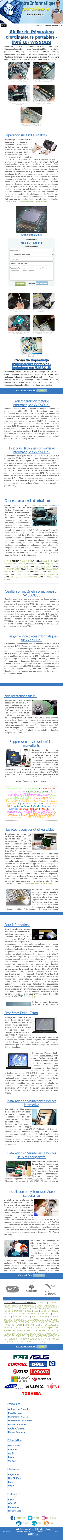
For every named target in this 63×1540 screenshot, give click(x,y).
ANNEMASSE (52, 1333)
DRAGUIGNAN (18, 1311)
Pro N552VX (48, 577)
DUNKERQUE (20, 1319)
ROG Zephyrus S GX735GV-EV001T (23, 577)
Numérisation (15, 1511)
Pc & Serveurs (15, 1413)
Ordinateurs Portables (19, 1409)
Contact (39, 1275)
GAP (57, 1322)
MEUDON (45, 1327)
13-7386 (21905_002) (23, 574)
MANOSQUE (24, 1308)
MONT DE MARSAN (21, 1316)
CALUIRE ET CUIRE (31, 1327)
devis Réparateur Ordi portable (33, 201)
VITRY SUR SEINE (39, 1316)
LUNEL (53, 1302)
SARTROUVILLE (10, 1308)
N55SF (33, 563)
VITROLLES (30, 1341)
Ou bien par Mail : (31, 246)
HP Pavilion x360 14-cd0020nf (14, 563)
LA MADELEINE (51, 1325)
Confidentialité (8, 1531)
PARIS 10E (21, 1333)
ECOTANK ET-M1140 (12, 569)
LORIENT (18, 1327)
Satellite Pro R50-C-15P (49, 574)
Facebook (20, 1517)
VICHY (45, 1338)
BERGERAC (42, 1336)
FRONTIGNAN (9, 1333)
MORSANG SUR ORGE (30, 1338)
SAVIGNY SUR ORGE (33, 1305)
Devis (11, 1457)
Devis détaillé (41, 283)
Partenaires (13, 1507)
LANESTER (45, 1311)
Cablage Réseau (16, 1428)
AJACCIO (40, 1341)
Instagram (51, 1517)
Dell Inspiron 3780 (32, 569)
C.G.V (11, 1486)
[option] (15, 1289)
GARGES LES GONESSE (14, 1330)
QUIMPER (13, 1338)
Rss (51, 1522)
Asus (34, 996)
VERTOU (20, 1341)
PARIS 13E (9, 1325)
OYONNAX (43, 1322)
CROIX (51, 1322)
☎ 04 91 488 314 (31, 242)
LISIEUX (34, 1322)
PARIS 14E (8, 1327)
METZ (55, 1313)
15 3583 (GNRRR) (43, 566)
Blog (39, 1522)
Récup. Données (16, 1432)
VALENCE (8, 1319)
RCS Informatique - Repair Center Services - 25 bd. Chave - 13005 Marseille (33, 1531)
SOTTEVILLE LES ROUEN (39, 1319)
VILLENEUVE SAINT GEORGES (16, 1322)
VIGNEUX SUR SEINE (36, 1333)
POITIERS (8, 1313)
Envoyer (20, 283)
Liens (11, 1499)
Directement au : (31, 239)
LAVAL (55, 1319)
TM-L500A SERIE (17, 505)
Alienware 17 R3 (23, 571)
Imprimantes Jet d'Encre (20, 1420)
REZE (29, 1311)
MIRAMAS (54, 1327)
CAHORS (41, 1302)
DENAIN (7, 1316)
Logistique (13, 1474)
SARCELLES (9, 1336)
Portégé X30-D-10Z (20, 566)
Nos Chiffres (14, 1478)
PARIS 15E (16, 1305)
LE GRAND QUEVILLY (48, 1330)
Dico (10, 1482)
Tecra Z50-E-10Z (26, 561)
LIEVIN (55, 1311)
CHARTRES (45, 1313)
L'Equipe (12, 1449)
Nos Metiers (14, 1445)
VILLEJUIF (54, 1316)
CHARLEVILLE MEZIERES (26, 1313)
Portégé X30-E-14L (48, 561)
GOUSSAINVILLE (51, 1305)
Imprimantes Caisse (18, 1417)
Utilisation (57, 1531)
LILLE (36, 1311)
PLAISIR (19, 1325)
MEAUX (7, 1305)
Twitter (36, 1517)
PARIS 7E (20, 1336)
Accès (41, 390)
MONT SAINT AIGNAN (34, 1325)
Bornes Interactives (18, 1424)
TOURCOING (37, 1308)
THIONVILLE (32, 1330)
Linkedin (25, 1522)
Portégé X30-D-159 (51, 563)
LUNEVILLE (31, 1336)
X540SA (38, 571)
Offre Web (13, 1503)
